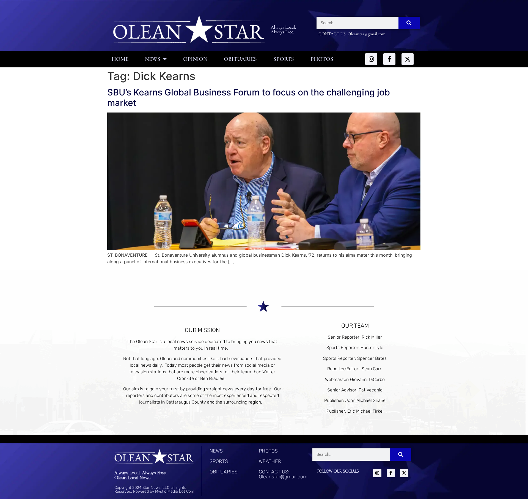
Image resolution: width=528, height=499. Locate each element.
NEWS (216, 451)
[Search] (409, 23)
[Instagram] (371, 59)
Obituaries (240, 59)
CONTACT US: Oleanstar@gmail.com (283, 474)
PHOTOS (268, 451)
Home (120, 59)
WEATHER (270, 461)
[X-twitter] (408, 59)
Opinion (195, 59)
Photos (321, 59)
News (152, 59)
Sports (283, 59)
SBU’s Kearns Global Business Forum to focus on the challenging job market (248, 97)
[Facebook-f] (389, 59)
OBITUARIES (224, 472)
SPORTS (219, 461)
